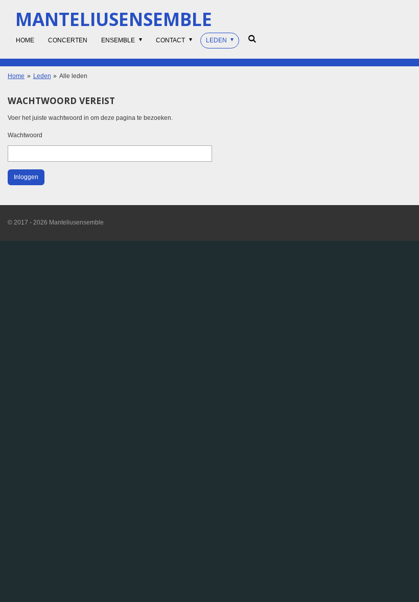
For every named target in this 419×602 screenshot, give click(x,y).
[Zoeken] (252, 39)
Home (16, 76)
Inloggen (26, 177)
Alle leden (73, 76)
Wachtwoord (25, 135)
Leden (42, 76)
